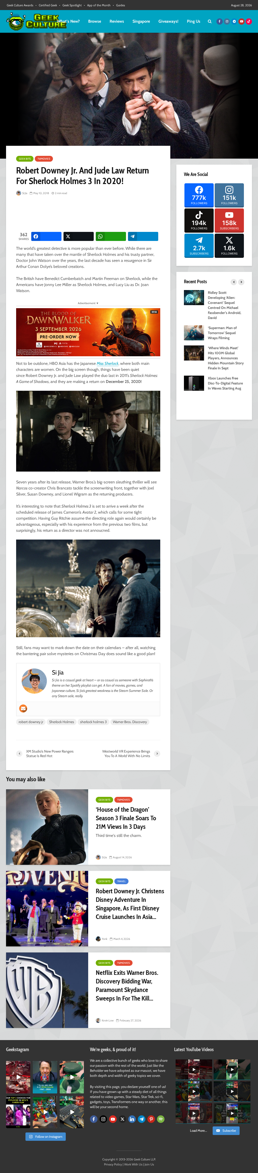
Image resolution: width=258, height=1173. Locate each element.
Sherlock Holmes (61, 722)
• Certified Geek (46, 5)
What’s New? (68, 21)
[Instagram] (103, 1119)
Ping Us (193, 21)
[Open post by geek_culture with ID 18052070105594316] (72, 1112)
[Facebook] (94, 1119)
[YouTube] (113, 1119)
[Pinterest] (151, 1119)
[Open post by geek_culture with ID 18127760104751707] (45, 1077)
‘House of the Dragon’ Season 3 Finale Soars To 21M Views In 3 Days (126, 818)
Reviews (117, 21)
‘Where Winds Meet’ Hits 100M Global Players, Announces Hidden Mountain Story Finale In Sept (226, 358)
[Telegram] (141, 1119)
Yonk (104, 939)
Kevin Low (107, 1020)
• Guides (119, 5)
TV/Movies (44, 158)
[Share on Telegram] (143, 236)
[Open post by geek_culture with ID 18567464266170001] (18, 1112)
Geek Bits (25, 158)
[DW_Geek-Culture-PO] (88, 331)
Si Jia (24, 193)
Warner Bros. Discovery (130, 722)
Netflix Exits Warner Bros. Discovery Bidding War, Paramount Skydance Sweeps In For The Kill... (127, 985)
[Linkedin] (132, 1119)
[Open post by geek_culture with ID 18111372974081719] (45, 1112)
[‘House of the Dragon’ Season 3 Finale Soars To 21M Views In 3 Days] (47, 827)
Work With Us (133, 1164)
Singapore (141, 21)
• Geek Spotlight (70, 5)
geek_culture (18, 1065)
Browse (94, 21)
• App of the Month (97, 5)
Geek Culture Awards (20, 5)
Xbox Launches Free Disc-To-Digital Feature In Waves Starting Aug (225, 383)
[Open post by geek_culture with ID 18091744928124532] (72, 1077)
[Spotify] (161, 1119)
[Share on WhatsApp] (111, 236)
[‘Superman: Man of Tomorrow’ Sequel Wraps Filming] (194, 332)
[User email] (23, 708)
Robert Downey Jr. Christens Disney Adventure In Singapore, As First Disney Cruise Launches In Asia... (130, 904)
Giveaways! (168, 21)
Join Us (149, 1164)
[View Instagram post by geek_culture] (27, 1090)
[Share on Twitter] (78, 236)
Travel (121, 881)
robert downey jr (31, 722)
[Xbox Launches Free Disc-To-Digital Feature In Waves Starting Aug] (194, 382)
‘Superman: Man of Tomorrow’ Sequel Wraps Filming (222, 333)
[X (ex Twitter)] (122, 1119)
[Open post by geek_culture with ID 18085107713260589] (18, 1077)
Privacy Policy (113, 1164)
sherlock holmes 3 (93, 722)
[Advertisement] (108, 214)
